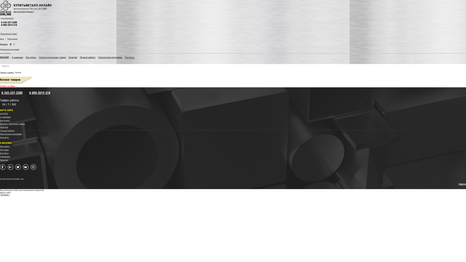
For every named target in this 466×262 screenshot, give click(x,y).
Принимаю (5, 195)
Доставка (4, 150)
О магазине (5, 156)
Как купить (5, 120)
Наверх (462, 184)
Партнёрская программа (9, 49)
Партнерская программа (11, 134)
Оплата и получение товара (12, 124)
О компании (5, 117)
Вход (2, 39)
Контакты (4, 137)
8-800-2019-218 (9, 25)
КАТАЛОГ (4, 113)
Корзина (4, 44)
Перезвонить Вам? (8, 34)
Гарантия (4, 127)
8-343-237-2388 (9, 22)
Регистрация (12, 39)
